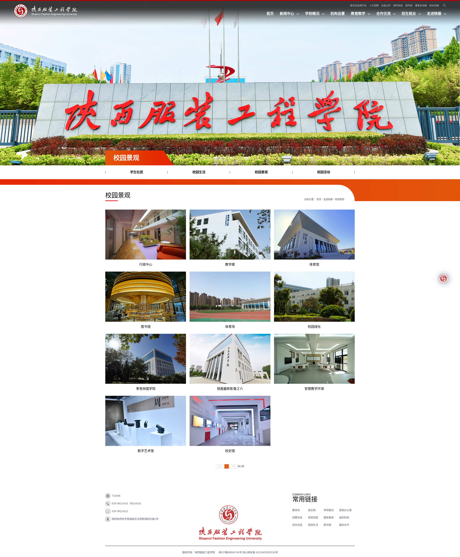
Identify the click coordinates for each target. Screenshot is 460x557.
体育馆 (314, 264)
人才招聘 (374, 5)
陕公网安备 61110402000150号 (260, 552)
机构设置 (337, 14)
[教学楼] (230, 235)
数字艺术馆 (146, 451)
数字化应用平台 (358, 5)
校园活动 (323, 172)
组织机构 (344, 517)
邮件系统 (398, 5)
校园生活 (198, 172)
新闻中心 (287, 14)
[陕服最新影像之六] (230, 359)
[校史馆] (230, 421)
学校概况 (313, 14)
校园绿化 (314, 327)
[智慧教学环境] (314, 359)
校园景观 (261, 172)
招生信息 (297, 524)
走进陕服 (434, 14)
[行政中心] (145, 235)
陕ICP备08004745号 (229, 552)
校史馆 (230, 451)
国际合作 (344, 524)
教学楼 (230, 264)
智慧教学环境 (314, 389)
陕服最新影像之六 (230, 389)
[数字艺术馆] (145, 421)
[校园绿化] (314, 297)
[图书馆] (145, 297)
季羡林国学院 (145, 389)
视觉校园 (313, 517)
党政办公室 (345, 510)
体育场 (230, 327)
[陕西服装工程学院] (45, 16)
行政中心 (145, 264)
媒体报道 (329, 517)
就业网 (312, 510)
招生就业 (409, 14)
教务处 (296, 510)
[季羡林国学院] (145, 359)
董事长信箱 (421, 5)
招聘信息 (297, 517)
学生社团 (136, 172)
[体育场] (230, 297)
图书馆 (408, 5)
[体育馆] (314, 235)
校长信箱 (434, 5)
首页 (270, 14)
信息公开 (386, 5)
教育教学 (358, 14)
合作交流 (384, 14)
